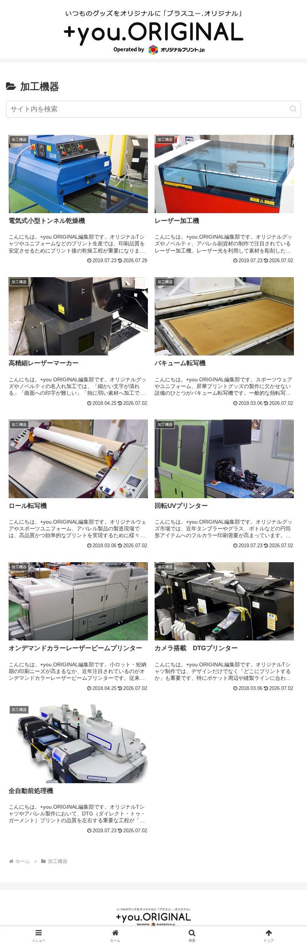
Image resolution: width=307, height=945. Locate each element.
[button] (293, 109)
